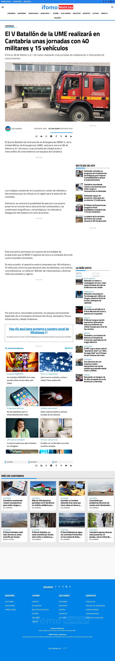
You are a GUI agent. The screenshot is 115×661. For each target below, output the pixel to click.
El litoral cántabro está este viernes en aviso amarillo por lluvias (13, 534)
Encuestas (36, 606)
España (62, 609)
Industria (27, 1)
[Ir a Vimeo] (111, 1)
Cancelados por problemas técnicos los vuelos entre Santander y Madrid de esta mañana (100, 504)
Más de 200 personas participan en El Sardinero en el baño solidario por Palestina (43, 504)
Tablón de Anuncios (94, 618)
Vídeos (35, 622)
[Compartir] (46, 136)
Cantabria (9, 26)
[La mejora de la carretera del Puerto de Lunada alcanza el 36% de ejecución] (79, 219)
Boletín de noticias (40, 609)
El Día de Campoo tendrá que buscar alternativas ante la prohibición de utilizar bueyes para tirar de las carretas (95, 324)
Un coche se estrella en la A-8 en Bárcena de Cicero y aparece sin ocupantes (95, 311)
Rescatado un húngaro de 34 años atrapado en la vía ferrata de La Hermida (95, 379)
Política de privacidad (95, 606)
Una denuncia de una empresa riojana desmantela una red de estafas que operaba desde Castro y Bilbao (95, 366)
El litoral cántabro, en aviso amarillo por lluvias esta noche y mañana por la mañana (43, 535)
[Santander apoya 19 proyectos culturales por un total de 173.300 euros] (79, 198)
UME (55, 462)
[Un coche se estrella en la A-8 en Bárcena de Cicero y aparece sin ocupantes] (79, 309)
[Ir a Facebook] (103, 1)
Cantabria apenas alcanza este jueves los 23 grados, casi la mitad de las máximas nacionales (100, 535)
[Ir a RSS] (113, 1)
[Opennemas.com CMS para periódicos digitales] (57, 648)
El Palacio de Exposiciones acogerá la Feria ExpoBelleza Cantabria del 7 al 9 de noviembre (95, 208)
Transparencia (92, 614)
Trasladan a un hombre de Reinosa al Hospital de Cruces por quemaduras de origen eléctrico (95, 339)
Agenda (35, 602)
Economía (63, 602)
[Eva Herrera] (8, 128)
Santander (17, 1)
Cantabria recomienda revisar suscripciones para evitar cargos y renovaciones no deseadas (95, 188)
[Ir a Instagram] (108, 1)
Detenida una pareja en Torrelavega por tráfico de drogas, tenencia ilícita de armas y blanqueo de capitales (94, 298)
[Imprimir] (41, 136)
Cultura (62, 618)
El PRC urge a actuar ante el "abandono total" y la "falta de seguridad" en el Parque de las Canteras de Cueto (95, 352)
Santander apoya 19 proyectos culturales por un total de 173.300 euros (95, 198)
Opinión (35, 614)
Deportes (63, 614)
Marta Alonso (8, 539)
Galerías (36, 618)
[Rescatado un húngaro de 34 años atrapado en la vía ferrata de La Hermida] (79, 377)
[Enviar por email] (36, 136)
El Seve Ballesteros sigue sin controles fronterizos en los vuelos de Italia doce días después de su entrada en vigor (71, 536)
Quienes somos (92, 609)
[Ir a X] (106, 1)
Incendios (33, 462)
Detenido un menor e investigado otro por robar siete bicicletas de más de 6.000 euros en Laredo (95, 284)
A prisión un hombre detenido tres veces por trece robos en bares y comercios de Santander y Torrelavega (72, 505)
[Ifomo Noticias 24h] (57, 7)
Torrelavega (6, 1)
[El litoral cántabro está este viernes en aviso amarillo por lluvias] (14, 520)
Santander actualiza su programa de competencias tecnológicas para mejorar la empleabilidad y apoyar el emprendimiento (95, 175)
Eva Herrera (17, 129)
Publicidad (90, 602)
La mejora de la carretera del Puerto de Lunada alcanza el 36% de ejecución (95, 218)
